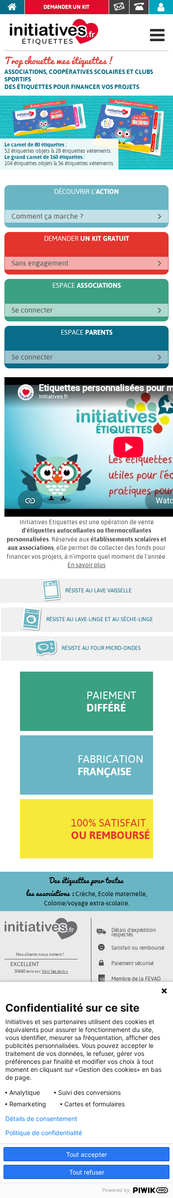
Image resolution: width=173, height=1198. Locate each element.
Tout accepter (86, 1154)
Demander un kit (66, 7)
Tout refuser (86, 1172)
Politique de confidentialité (43, 1132)
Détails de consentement (41, 1118)
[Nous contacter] (119, 7)
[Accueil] (12, 7)
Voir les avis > (55, 971)
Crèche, (86, 893)
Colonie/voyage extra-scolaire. (87, 903)
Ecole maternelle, (122, 893)
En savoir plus (86, 564)
